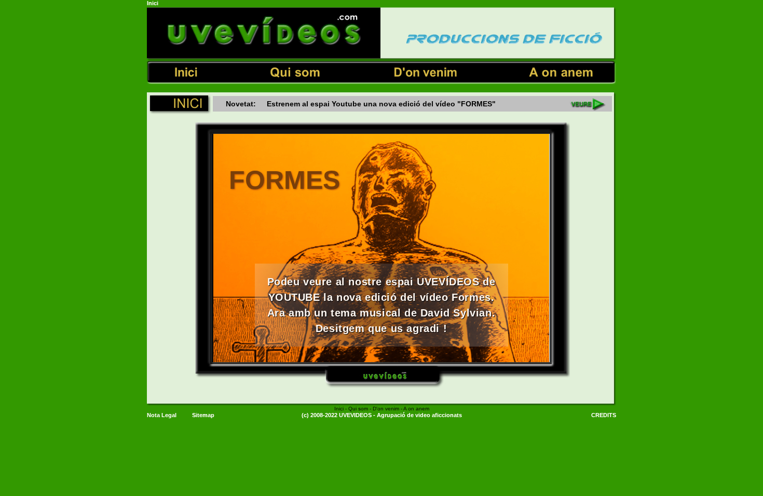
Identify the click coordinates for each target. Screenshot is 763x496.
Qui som (358, 408)
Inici (339, 408)
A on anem (416, 408)
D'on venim (387, 408)
